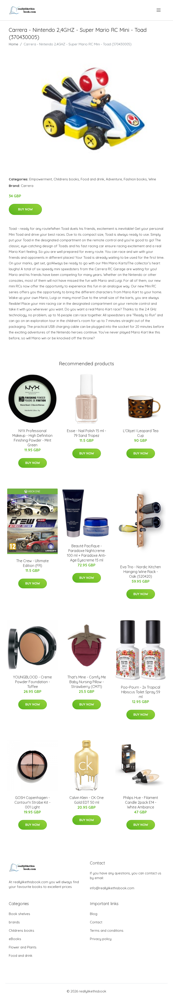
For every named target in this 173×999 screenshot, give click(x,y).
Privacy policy (101, 939)
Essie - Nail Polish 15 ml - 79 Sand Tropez (86, 433)
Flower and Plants (22, 947)
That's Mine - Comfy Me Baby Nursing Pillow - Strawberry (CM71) (86, 682)
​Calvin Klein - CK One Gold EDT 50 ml (86, 800)
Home (13, 44)
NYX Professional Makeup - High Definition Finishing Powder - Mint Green (32, 437)
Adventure (114, 179)
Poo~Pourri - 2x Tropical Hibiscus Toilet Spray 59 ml (140, 692)
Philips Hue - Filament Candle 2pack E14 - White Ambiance (140, 802)
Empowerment (40, 179)
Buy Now (25, 209)
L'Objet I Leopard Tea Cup (140, 433)
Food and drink (92, 179)
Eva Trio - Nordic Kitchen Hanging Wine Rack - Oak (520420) (140, 572)
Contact (96, 922)
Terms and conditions (106, 930)
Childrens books (66, 179)
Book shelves (19, 914)
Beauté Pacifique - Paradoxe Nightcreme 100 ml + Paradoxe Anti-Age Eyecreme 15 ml (86, 553)
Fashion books (135, 179)
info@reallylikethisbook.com (112, 888)
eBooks (15, 939)
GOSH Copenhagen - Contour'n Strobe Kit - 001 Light (32, 802)
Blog (93, 914)
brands (14, 922)
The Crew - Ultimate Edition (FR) (32, 563)
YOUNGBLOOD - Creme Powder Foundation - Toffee (32, 682)
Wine (152, 179)
